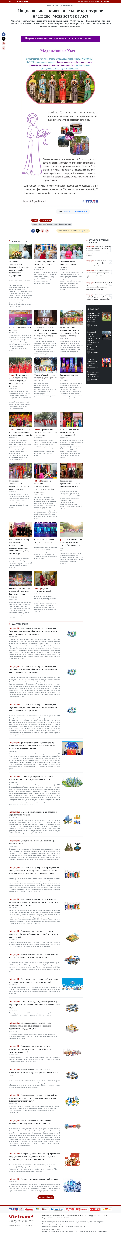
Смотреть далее (20, 624)
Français (91, 1)
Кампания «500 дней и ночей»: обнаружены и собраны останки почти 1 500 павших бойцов (98, 297)
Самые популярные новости (99, 241)
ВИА (105, 1216)
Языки (100, 1216)
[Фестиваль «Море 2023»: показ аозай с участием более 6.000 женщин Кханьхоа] (20, 578)
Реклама (59, 1218)
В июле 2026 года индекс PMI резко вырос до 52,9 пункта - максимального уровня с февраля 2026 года (34, 1004)
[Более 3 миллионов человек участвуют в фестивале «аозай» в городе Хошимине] (71, 317)
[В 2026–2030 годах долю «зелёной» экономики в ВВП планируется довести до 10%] (72, 782)
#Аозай (34, 220)
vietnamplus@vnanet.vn (53, 1229)
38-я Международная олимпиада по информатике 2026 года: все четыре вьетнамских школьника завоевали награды (32, 745)
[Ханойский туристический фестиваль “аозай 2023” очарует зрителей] (20, 470)
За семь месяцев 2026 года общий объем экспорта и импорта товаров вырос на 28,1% (33, 956)
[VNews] (21, 1209)
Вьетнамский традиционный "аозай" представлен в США (70, 483)
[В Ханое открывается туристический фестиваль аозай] (71, 419)
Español (97, 1)
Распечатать (3, 43)
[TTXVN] (13, 1209)
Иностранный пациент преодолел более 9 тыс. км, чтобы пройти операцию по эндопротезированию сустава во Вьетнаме (98, 251)
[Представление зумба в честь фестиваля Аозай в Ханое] (45, 419)
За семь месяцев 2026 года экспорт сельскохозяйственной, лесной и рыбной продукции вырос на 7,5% (33, 934)
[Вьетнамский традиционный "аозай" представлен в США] (71, 470)
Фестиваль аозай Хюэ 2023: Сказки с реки (44, 541)
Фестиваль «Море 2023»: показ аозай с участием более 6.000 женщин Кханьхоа (19, 592)
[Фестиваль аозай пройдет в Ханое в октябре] (71, 251)
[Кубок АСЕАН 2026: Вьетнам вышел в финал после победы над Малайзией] (106, 316)
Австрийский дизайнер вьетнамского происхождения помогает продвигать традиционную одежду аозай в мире (19, 546)
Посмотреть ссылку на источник (75, 211)
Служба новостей (48, 1218)
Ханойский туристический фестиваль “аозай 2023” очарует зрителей (19, 484)
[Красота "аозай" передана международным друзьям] (45, 365)
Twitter (3, 39)
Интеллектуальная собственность (53, 1216)
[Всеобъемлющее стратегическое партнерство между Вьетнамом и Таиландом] (72, 1126)
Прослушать (95, 325)
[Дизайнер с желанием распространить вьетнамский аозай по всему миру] (45, 470)
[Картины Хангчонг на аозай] (45, 578)
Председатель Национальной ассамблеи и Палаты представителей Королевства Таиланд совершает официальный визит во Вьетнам (93, 367)
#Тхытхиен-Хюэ (46, 220)
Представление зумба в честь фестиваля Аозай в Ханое (45, 432)
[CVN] (70, 1209)
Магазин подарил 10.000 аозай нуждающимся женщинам (45, 264)
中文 (102, 1)
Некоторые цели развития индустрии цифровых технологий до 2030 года (96, 263)
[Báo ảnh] (94, 1209)
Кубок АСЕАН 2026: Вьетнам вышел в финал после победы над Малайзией (93, 317)
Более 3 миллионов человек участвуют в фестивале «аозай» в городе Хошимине (69, 331)
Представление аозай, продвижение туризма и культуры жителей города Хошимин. (19, 380)
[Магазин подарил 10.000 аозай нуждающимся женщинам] (45, 251)
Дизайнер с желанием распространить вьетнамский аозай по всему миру (44, 486)
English (86, 1)
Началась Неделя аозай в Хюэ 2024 (20, 328)
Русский (106, 1)
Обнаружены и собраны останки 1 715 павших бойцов (32, 842)
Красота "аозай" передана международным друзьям (45, 376)
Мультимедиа (53, 6)
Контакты (67, 1218)
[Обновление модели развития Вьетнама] (72, 1185)
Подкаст (94, 309)
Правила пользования (74, 1216)
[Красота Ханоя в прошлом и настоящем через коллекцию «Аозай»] (20, 419)
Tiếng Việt (80, 1)
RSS (85, 1216)
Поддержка (92, 1216)
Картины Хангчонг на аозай (42, 589)
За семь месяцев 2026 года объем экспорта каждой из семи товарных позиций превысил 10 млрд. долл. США (30, 1025)
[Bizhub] (45, 1209)
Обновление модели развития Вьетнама (39, 1179)
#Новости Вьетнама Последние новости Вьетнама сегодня (51, 224)
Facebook (3, 34)
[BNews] (37, 1209)
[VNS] (57, 1209)
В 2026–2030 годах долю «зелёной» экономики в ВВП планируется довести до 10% (31, 778)
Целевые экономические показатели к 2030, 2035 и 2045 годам (33, 813)
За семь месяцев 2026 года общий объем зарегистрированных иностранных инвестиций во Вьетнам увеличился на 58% (33, 1098)
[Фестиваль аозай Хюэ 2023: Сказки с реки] (45, 529)
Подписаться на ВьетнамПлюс (68, 231)
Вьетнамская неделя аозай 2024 (69, 376)
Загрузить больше (46, 1197)
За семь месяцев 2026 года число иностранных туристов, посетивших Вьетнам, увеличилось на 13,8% (30, 1049)
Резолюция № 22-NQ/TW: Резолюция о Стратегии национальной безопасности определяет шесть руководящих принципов (33, 631)
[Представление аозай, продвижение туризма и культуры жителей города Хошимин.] (20, 365)
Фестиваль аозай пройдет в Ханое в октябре (68, 264)
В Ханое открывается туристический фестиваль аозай (69, 432)
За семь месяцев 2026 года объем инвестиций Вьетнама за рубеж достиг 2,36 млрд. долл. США (34, 1072)
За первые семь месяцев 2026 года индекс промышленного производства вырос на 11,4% (34, 980)
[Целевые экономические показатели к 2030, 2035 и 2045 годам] (72, 817)
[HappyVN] (106, 1209)
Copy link (3, 48)
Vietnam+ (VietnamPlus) (22, 1)
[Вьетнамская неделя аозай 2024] (71, 365)
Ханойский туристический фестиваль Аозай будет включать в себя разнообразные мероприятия (19, 268)
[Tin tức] (29, 1209)
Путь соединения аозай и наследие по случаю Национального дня (71, 543)
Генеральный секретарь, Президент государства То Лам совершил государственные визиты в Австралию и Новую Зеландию (94, 340)
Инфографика (67, 6)
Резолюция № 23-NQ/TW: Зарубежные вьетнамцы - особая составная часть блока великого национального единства (33, 902)
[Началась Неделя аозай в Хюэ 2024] (20, 317)
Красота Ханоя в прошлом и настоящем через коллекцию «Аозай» (20, 432)
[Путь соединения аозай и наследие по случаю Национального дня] (71, 529)
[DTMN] (81, 1209)
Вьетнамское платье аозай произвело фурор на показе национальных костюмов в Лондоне (45, 331)
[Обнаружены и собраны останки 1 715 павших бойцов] (72, 846)
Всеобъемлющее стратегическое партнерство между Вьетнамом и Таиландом (30, 1122)
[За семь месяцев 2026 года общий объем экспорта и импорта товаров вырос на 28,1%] (72, 960)
